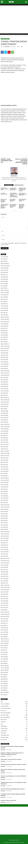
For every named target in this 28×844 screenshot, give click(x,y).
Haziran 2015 (3, 509)
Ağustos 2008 (4, 692)
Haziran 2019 (3, 402)
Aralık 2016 (3, 469)
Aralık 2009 (3, 656)
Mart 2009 (3, 676)
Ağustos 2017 (4, 451)
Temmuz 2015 (4, 507)
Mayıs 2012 (3, 592)
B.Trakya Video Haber (5, 708)
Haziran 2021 (3, 348)
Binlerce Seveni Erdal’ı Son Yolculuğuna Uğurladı (4, 200)
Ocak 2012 (3, 600)
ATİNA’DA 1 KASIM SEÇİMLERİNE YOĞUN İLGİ (6, 160)
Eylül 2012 (3, 583)
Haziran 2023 (3, 294)
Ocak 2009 (3, 681)
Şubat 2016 (3, 491)
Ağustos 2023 (4, 290)
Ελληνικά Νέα (4, 739)
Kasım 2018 (3, 417)
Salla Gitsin (3, 721)
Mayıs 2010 (3, 645)
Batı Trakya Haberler (9, 36)
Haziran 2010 (3, 643)
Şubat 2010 (3, 652)
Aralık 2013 (3, 549)
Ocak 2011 (3, 627)
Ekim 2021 (3, 339)
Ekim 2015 (3, 500)
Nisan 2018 (3, 433)
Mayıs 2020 (3, 377)
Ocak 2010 (3, 654)
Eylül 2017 (3, 449)
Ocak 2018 (3, 440)
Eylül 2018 (3, 422)
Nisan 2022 (3, 326)
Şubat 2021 (3, 357)
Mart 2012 (3, 596)
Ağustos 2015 (4, 504)
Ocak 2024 (3, 279)
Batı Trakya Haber (5, 715)
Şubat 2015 (3, 518)
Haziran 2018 (3, 428)
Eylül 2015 (3, 502)
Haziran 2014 (3, 536)
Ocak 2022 (3, 332)
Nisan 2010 (3, 647)
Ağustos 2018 (4, 424)
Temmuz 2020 (4, 373)
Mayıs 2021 (3, 350)
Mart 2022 (3, 328)
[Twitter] (5, 52)
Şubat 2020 (3, 384)
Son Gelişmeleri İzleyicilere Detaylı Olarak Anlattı (13, 188)
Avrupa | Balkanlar (5, 706)
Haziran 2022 (3, 321)
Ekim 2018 (3, 419)
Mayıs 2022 (3, 323)
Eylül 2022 (3, 314)
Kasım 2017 (3, 444)
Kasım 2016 (3, 471)
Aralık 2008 (3, 683)
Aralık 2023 (3, 281)
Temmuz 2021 (4, 346)
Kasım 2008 (3, 685)
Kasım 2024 (3, 256)
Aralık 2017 (3, 442)
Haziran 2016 (3, 482)
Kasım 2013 (3, 551)
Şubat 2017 (3, 464)
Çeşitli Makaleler (8, 185)
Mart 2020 (3, 381)
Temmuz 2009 (4, 667)
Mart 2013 (3, 569)
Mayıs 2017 (3, 457)
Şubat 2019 (3, 411)
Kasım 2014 (3, 524)
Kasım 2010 (3, 632)
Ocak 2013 (3, 574)
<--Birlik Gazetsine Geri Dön (14, 840)
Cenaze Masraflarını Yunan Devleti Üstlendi (23, 200)
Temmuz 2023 (4, 292)
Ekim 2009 (3, 661)
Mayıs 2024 (3, 270)
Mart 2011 (3, 623)
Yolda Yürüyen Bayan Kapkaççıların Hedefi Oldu (23, 194)
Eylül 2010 (3, 636)
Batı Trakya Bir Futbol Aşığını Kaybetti (13, 200)
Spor (2, 724)
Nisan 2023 (3, 299)
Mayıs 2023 (3, 297)
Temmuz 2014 (4, 533)
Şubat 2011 (3, 625)
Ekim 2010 (3, 634)
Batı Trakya (3, 710)
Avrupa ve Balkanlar (5, 703)
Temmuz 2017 (4, 453)
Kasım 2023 (3, 283)
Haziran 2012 (3, 589)
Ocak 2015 (3, 520)
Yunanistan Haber (4, 737)
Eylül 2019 (3, 395)
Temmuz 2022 (4, 319)
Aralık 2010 (3, 629)
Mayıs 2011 (3, 618)
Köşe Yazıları (4, 719)
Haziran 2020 (3, 375)
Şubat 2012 (3, 598)
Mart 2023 (3, 301)
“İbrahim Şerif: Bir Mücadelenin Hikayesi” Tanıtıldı (13, 764)
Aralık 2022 (3, 308)
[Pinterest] (9, 52)
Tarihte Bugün (4, 726)
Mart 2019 (3, 408)
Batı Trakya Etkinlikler (5, 712)
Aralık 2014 (3, 522)
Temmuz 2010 (4, 641)
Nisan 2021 (3, 352)
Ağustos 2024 (4, 263)
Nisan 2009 (3, 674)
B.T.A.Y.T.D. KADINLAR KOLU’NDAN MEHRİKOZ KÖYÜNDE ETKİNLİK (21, 161)
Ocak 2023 (3, 306)
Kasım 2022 (3, 310)
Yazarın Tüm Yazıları (18, 185)
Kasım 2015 (3, 498)
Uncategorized (4, 730)
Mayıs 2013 (3, 565)
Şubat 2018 (3, 437)
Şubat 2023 (3, 303)
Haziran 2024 (3, 268)
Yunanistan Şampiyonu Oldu (4, 194)
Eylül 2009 (3, 663)
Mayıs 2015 (3, 511)
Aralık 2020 (3, 361)
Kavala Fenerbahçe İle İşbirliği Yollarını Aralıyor (13, 789)
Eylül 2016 (3, 475)
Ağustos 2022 (4, 317)
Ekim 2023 (3, 285)
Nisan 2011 (3, 621)
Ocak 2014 (3, 547)
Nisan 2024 (3, 272)
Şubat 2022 (3, 330)
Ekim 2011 (3, 607)
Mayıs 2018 (3, 431)
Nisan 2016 (3, 486)
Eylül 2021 (3, 341)
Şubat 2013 (3, 571)
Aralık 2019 (3, 388)
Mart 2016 (3, 489)
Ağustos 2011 (4, 612)
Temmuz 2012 (4, 587)
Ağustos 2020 (4, 370)
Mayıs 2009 (3, 672)
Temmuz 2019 (4, 399)
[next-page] (15, 210)
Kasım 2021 (3, 337)
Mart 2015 (3, 516)
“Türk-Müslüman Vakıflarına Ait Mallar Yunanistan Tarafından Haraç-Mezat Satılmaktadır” (14, 195)
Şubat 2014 (3, 545)
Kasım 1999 (3, 694)
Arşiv (2, 701)
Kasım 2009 (3, 659)
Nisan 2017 (3, 460)
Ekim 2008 (3, 688)
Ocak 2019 (3, 413)
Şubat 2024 (3, 276)
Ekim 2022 (3, 312)
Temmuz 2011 (4, 614)
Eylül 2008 (3, 690)
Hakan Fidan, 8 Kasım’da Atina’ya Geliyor (11, 759)
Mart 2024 (3, 274)
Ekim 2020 (3, 366)
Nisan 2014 (3, 540)
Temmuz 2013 (4, 560)
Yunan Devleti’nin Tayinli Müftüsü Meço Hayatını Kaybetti (13, 206)
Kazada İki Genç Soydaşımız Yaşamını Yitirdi (5, 188)
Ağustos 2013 (4, 558)
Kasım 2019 (3, 390)
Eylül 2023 (3, 288)
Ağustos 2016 (4, 478)
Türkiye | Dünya (4, 728)
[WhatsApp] (12, 52)
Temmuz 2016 (4, 480)
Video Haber (3, 732)
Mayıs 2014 (3, 538)
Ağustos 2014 (4, 531)
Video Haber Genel (5, 735)
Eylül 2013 (3, 556)
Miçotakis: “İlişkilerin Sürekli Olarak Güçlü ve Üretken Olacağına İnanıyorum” (12, 753)
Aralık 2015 (3, 495)
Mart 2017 (3, 462)
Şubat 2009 (3, 679)
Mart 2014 (3, 542)
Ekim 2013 (3, 554)
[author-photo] (14, 170)
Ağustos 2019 (4, 397)
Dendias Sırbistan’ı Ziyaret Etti (8, 800)
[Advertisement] (14, 19)
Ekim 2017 (3, 446)
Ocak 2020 (3, 386)
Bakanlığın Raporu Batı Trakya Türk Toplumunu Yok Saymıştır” (22, 189)
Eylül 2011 (3, 609)
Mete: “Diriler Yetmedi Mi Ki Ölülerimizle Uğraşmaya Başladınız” (21, 206)
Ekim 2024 (3, 259)
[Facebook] (2, 52)
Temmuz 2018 (4, 426)
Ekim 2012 (3, 580)
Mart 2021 (3, 355)
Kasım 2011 (3, 605)
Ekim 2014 (3, 527)
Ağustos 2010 (4, 638)
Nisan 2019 (3, 406)
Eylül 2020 (3, 368)
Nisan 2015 (3, 513)
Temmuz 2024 (4, 265)
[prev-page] (13, 210)
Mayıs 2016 (3, 484)
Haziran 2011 (3, 616)
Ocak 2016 (3, 493)
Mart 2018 (3, 435)
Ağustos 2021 (4, 344)
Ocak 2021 (3, 359)
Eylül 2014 (3, 529)
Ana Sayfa (2, 36)
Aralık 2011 (3, 603)
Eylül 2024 (3, 261)
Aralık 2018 (3, 415)
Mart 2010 (3, 650)
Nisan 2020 (3, 379)
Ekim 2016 (3, 473)
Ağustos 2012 (4, 585)
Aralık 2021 (3, 335)
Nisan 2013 (3, 567)
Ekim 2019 (3, 393)
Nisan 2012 (3, 594)
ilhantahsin (7, 46)
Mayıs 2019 (3, 404)
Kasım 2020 (3, 364)
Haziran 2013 (3, 562)
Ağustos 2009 (4, 665)
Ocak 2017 (3, 466)
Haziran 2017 (3, 455)
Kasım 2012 (3, 578)
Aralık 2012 (3, 576)
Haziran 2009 (3, 670)
